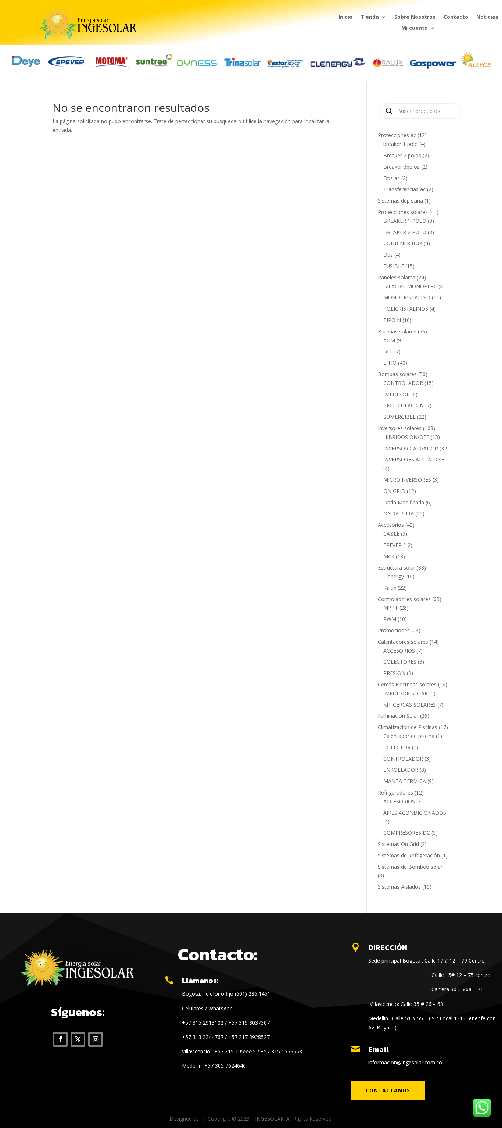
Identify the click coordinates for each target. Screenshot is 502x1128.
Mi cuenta (414, 28)
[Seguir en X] (78, 1039)
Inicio (345, 17)
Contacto (456, 17)
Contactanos (388, 1090)
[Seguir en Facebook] (60, 1039)
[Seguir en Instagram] (95, 1039)
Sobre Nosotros (414, 17)
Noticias (487, 17)
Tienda (370, 17)
